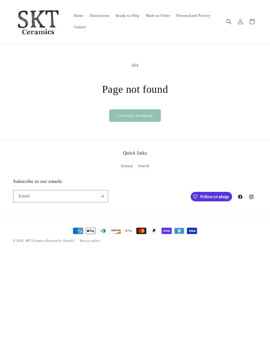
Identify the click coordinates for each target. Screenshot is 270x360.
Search (143, 166)
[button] (229, 21)
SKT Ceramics (35, 240)
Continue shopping (135, 115)
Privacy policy (90, 240)
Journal (127, 166)
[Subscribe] (102, 196)
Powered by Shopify (60, 240)
